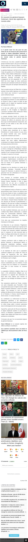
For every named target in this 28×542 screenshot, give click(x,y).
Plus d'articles (14, 535)
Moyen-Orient (9, 13)
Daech (4, 357)
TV (25, 4)
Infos (2, 13)
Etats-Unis (5, 361)
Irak (18, 354)
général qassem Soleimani (9, 368)
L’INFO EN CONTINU (19, 13)
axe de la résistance (16, 364)
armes (13, 361)
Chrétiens (12, 357)
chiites (20, 361)
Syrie (11, 354)
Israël (20, 357)
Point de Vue (4, 15)
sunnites (5, 364)
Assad (4, 354)
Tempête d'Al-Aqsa (7, 371)
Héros (10, 15)
